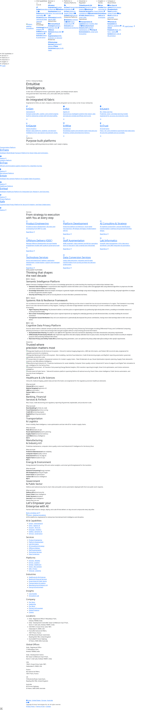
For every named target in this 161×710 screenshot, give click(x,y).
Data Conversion (34, 554)
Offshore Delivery (34, 548)
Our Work (32, 606)
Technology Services (35, 552)
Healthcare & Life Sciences (37, 577)
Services (51, 1)
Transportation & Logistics (37, 583)
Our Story (32, 602)
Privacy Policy (30, 706)
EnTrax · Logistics (34, 563)
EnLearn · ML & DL (34, 528)
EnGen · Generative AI (36, 523)
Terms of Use (40, 706)
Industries (82, 1)
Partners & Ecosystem (36, 608)
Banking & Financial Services (38, 579)
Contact (130, 26)
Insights (101, 1)
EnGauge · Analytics (35, 530)
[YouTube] (28, 702)
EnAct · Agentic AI (34, 526)
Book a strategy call (32, 513)
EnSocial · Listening (35, 571)
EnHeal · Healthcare (35, 565)
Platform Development (36, 542)
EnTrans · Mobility (34, 561)
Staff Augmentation (35, 550)
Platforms (67, 1)
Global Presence (34, 610)
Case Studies (33, 594)
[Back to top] (1, 708)
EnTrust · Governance (35, 534)
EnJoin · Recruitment (35, 567)
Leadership (32, 604)
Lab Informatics (34, 544)
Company (111, 1)
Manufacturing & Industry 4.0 (38, 585)
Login (126, 26)
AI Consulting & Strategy (36, 546)
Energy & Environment (36, 587)
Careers (31, 612)
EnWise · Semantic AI (35, 532)
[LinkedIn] (26, 702)
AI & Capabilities (41, 1)
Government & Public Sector (38, 581)
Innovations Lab (34, 596)
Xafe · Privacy (33, 569)
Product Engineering (35, 540)
